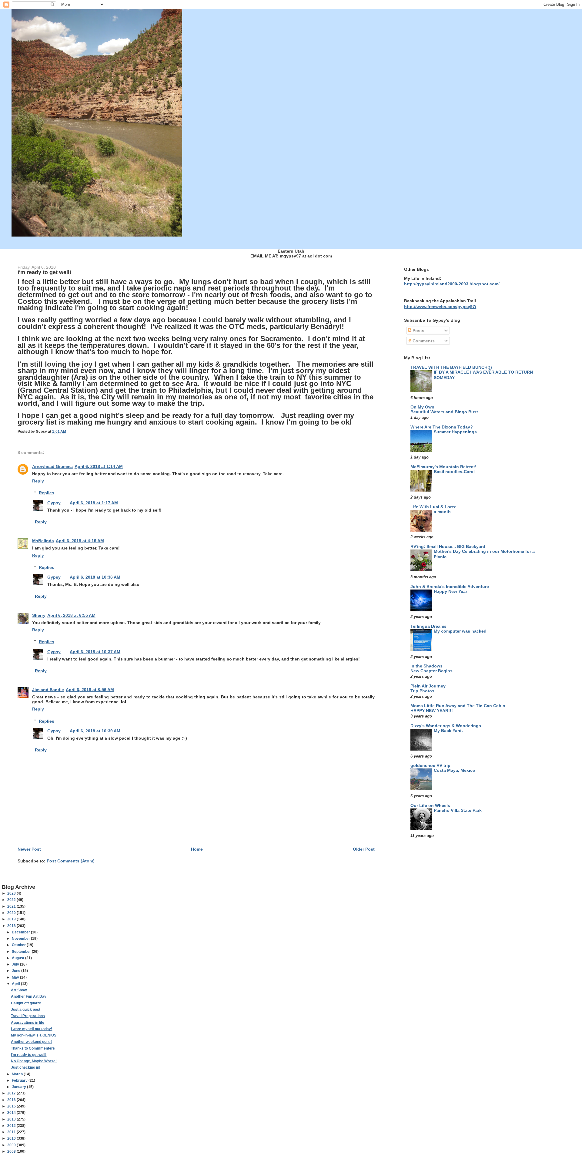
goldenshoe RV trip (430, 765)
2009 (12, 1145)
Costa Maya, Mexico (454, 770)
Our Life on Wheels (430, 805)
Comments (423, 340)
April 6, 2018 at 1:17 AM (94, 502)
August (18, 958)
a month (442, 511)
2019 (12, 919)
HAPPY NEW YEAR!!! (431, 710)
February (20, 1080)
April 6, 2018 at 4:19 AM (80, 540)
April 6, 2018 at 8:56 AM (90, 689)
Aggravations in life (27, 1022)
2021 (12, 906)
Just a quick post (25, 1009)
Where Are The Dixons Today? (441, 427)
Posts (417, 330)
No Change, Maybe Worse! (34, 1061)
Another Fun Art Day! (29, 996)
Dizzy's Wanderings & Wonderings (445, 725)
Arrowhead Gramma (52, 466)
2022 (12, 900)
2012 (12, 1126)
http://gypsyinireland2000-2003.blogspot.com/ (452, 283)
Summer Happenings (455, 432)
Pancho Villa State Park (458, 810)
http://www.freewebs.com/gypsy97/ (440, 306)
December (21, 932)
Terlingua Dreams (428, 626)
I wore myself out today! (31, 1029)
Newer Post (29, 849)
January (19, 1087)
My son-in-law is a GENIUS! (34, 1035)
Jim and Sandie (48, 689)
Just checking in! (25, 1067)
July (16, 964)
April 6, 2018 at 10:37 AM (95, 651)
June (16, 971)
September (22, 951)
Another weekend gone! (31, 1042)
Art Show (19, 990)
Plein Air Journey (428, 686)
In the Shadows (426, 666)
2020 (12, 913)
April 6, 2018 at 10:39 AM (95, 730)
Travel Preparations (28, 1016)
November (21, 938)
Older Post (364, 849)
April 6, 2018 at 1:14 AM (99, 466)
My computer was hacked (460, 631)
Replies (46, 492)
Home (197, 849)
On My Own (422, 407)
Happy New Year (450, 591)
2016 (12, 1100)
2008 (12, 1151)
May (16, 977)
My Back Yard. (448, 730)
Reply (38, 481)
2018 (12, 926)
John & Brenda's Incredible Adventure (449, 586)
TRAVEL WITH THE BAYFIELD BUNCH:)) (451, 367)
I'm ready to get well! (28, 1055)
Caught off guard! (26, 1003)
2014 (12, 1113)
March (18, 1074)
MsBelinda (43, 540)
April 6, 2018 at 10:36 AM (95, 577)
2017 (12, 1093)
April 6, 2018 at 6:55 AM (71, 615)
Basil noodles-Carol (454, 471)
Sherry (38, 615)
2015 (12, 1106)
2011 (12, 1132)
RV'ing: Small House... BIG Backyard (447, 546)
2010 (12, 1138)
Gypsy (54, 502)
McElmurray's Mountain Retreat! (443, 466)
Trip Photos (422, 691)
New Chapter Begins (431, 671)
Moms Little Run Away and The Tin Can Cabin (457, 705)
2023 (12, 893)
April (16, 984)
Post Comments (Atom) (71, 861)
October (19, 945)
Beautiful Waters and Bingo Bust (444, 412)
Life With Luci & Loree (433, 506)
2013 (12, 1119)
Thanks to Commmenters (33, 1048)
